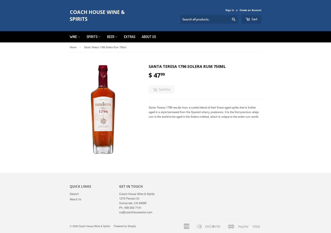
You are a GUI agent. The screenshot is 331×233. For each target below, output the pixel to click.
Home (73, 47)
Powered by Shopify (125, 226)
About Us (149, 37)
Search (74, 194)
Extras (129, 37)
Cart (254, 19)
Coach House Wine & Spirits (97, 15)
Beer (111, 37)
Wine (74, 37)
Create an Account (250, 10)
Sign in (229, 10)
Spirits (92, 37)
